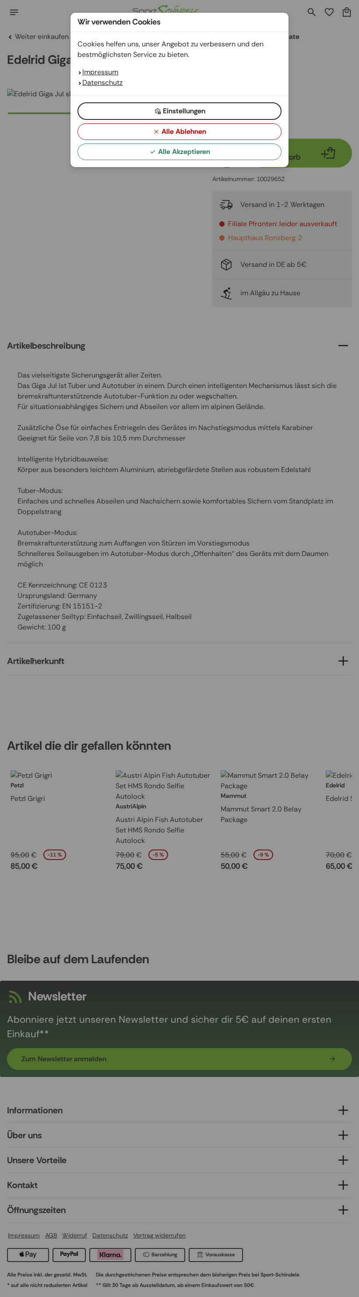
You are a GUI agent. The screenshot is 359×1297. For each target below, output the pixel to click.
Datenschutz (102, 82)
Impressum (100, 72)
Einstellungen (184, 110)
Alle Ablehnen (184, 131)
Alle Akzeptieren (184, 151)
